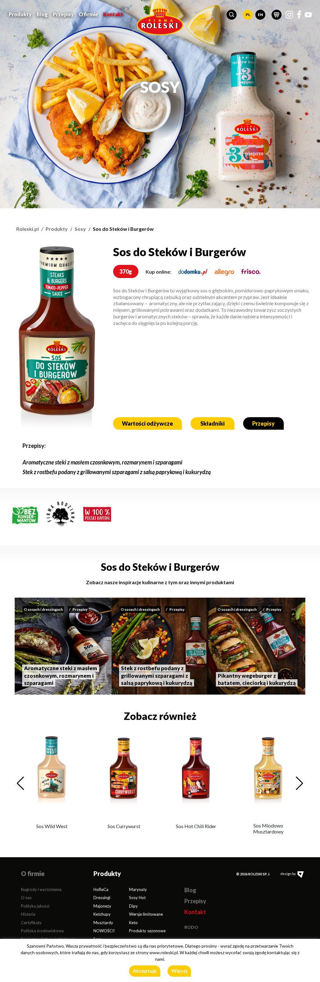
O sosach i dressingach (43, 609)
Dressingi (101, 897)
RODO (191, 927)
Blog (42, 14)
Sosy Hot (137, 897)
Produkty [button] (20, 14)
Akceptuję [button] (145, 971)
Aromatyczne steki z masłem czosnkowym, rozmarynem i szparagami (102, 462)
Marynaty (138, 889)
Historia (28, 914)
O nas (26, 897)
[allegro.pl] (224, 272)
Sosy (80, 229)
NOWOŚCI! (104, 930)
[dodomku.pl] (193, 272)
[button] (232, 15)
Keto (133, 922)
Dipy (133, 906)
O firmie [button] (88, 14)
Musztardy (103, 922)
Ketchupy (102, 914)
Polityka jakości (35, 906)
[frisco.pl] (251, 272)
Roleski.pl (27, 229)
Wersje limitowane (146, 914)
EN (260, 14)
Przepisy (63, 14)
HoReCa (100, 889)
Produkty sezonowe (147, 930)
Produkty (57, 229)
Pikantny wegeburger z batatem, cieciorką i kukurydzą (257, 679)
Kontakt (113, 14)
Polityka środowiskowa (42, 930)
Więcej (179, 971)
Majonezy (102, 906)
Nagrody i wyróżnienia (41, 889)
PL (248, 14)
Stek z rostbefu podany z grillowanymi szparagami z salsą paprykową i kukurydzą (116, 471)
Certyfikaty (31, 922)
